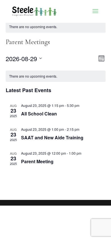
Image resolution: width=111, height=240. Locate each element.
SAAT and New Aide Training (52, 137)
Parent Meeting (37, 161)
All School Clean (39, 113)
